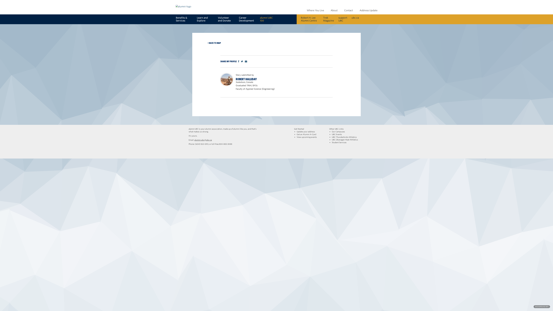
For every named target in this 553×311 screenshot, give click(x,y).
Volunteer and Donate (224, 19)
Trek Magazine (328, 19)
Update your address (306, 132)
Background (541, 306)
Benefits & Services (181, 19)
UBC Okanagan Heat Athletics (345, 140)
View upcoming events (307, 137)
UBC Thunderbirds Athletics (344, 137)
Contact (348, 10)
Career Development (246, 19)
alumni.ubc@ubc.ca (203, 140)
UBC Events (337, 134)
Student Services (339, 142)
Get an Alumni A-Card (306, 134)
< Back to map (214, 43)
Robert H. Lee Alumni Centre (309, 19)
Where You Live (315, 10)
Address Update (368, 10)
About (334, 10)
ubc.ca (355, 17)
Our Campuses (338, 132)
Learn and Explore (202, 19)
